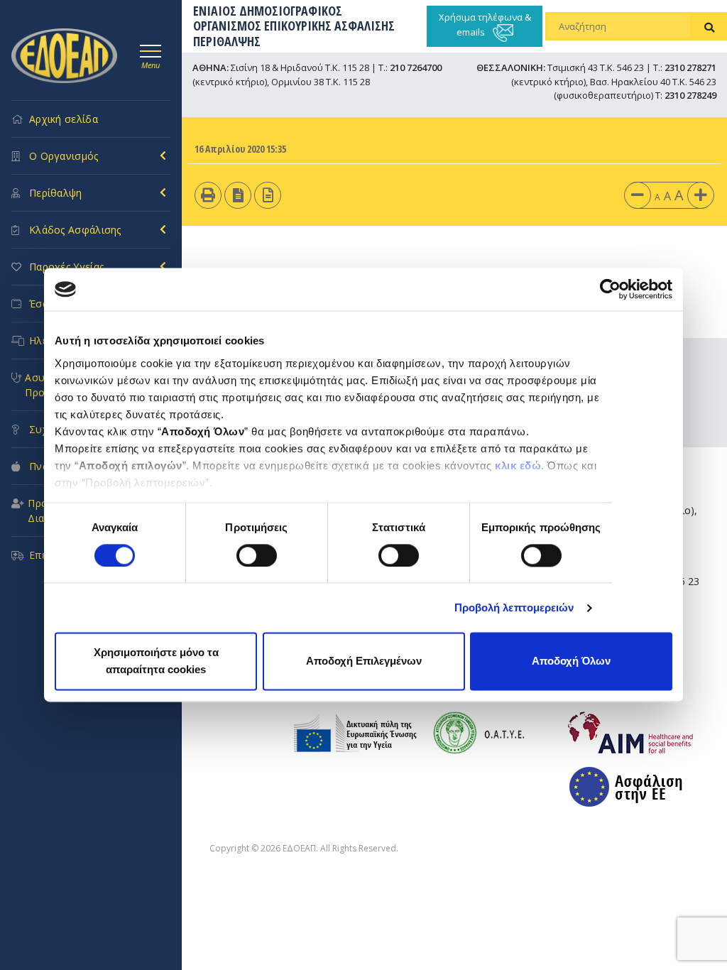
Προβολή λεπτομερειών (514, 607)
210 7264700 (416, 67)
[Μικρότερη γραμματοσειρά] (637, 195)
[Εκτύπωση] (208, 195)
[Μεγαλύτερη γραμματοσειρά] (700, 195)
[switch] (256, 555)
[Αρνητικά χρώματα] (238, 195)
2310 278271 (690, 67)
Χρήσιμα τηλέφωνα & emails (485, 24)
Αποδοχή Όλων (571, 661)
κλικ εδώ (518, 465)
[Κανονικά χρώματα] (268, 195)
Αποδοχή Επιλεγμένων (364, 661)
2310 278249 (690, 95)
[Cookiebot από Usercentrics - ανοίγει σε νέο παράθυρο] (610, 289)
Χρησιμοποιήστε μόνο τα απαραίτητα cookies (156, 661)
